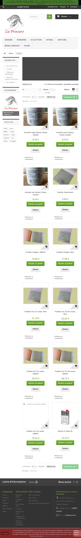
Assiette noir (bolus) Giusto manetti (35, 193)
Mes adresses (33, 500)
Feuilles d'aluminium (65, 192)
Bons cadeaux (12, 45)
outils (13, 135)
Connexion (73, 7)
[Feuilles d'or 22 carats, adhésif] (35, 355)
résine (6, 141)
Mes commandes (34, 495)
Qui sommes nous (12, 66)
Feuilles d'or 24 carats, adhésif (36, 432)
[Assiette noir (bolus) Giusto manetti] (35, 176)
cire (12, 138)
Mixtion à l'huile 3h (65, 431)
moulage (13, 141)
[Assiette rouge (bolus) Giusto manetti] (35, 117)
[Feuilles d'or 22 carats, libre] (35, 296)
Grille (73, 91)
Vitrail (49, 39)
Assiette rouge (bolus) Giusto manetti (35, 133)
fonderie (6, 138)
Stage (27, 45)
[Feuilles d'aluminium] (65, 176)
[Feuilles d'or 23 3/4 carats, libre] (65, 296)
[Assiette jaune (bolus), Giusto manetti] (65, 117)
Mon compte (35, 491)
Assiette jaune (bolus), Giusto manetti (65, 133)
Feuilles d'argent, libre (65, 252)
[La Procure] (14, 23)
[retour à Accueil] (5, 53)
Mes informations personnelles (39, 503)
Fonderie (21, 39)
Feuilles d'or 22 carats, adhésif (36, 372)
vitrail (5, 128)
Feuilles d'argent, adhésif (35, 252)
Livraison (9, 69)
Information (10, 60)
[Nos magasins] (11, 102)
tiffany (6, 131)
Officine (62, 39)
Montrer (46, 89)
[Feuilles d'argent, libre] (65, 236)
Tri (23, 89)
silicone (6, 135)
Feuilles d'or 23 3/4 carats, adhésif (65, 372)
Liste (77, 91)
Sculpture (36, 39)
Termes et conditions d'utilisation (19, 522)
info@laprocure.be (70, 515)
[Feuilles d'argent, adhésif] (35, 236)
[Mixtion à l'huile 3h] (65, 415)
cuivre (12, 131)
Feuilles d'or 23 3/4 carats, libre (65, 313)
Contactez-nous (53, 7)
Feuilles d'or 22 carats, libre (36, 312)
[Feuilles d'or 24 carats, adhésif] (35, 415)
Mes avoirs (32, 498)
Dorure (8, 39)
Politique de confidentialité (52, 536)
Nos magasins (10, 82)
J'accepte (5, 533)
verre (11, 128)
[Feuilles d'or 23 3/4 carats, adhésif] (65, 355)
